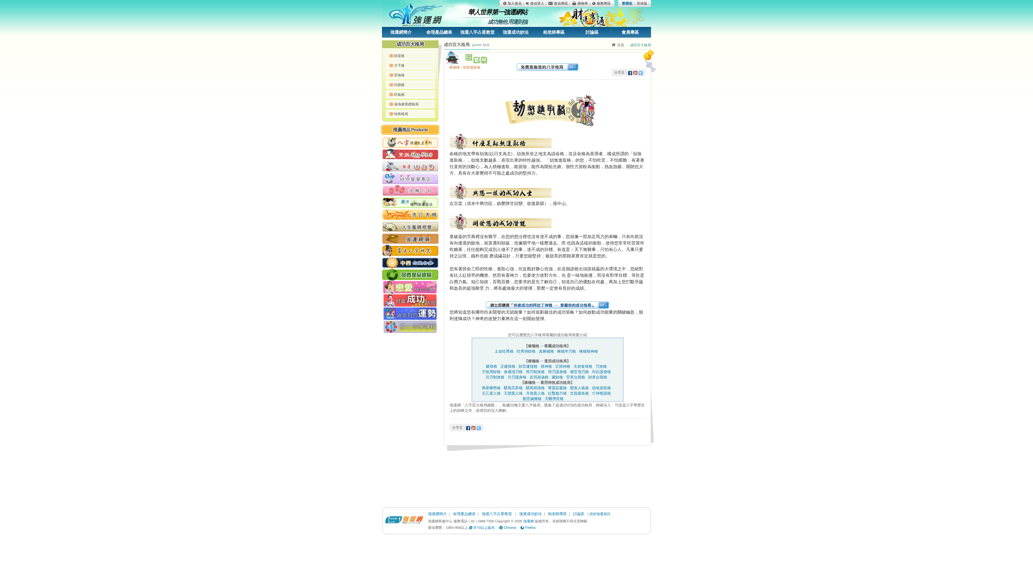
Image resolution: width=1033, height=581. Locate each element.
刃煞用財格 (491, 371)
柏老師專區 (554, 32)
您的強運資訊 (599, 513)
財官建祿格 (528, 366)
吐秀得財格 (526, 351)
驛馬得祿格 (535, 387)
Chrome (509, 527)
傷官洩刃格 (579, 371)
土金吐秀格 (504, 351)
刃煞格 (601, 366)
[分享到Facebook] (630, 72)
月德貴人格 (535, 393)
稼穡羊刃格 (566, 351)
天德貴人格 (513, 393)
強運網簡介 (401, 32)
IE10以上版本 (483, 527)
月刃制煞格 (495, 377)
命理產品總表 (439, 32)
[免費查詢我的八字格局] (547, 66)
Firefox (530, 527)
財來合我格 (597, 377)
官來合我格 (575, 377)
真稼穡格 (546, 351)
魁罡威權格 (532, 398)
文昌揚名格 (579, 393)
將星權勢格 (491, 387)
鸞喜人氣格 (579, 387)
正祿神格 (562, 366)
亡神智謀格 (601, 393)
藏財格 (557, 377)
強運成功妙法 (516, 32)
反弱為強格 (539, 377)
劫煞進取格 (601, 387)
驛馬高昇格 (513, 387)
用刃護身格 (557, 371)
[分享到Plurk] (635, 72)
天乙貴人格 (491, 393)
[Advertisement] (410, 418)
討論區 (592, 32)
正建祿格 (507, 366)
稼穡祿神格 (588, 351)
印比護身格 (601, 371)
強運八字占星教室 (477, 32)
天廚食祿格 (583, 366)
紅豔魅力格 (557, 393)
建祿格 (491, 366)
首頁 (620, 44)
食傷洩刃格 (513, 371)
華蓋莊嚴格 (557, 387)
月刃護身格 (517, 377)
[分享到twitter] (641, 72)
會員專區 (630, 32)
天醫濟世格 (554, 398)
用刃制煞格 (535, 371)
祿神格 (546, 366)
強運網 (528, 520)
